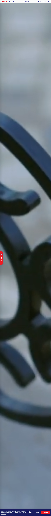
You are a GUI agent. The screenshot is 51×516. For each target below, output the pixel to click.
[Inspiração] (13, 1)
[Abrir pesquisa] (38, 1)
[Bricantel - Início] (4, 1)
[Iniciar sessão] (46, 1)
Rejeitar (37, 512)
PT (40, 1)
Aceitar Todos (45, 512)
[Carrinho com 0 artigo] (49, 1)
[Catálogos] (9, 1)
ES (43, 1)
